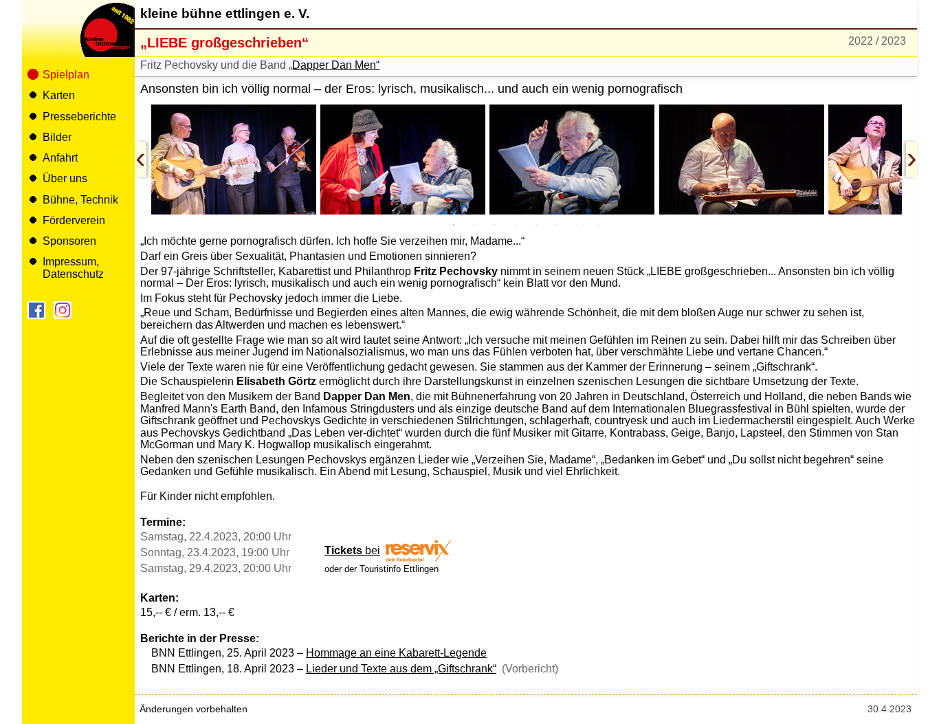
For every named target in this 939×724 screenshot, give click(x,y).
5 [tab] (536, 225)
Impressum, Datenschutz (73, 268)
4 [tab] (515, 225)
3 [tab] (495, 225)
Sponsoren (69, 241)
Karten (59, 95)
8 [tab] (598, 225)
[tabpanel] (233, 160)
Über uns (65, 178)
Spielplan (66, 74)
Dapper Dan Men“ (335, 65)
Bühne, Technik (80, 200)
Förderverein (74, 220)
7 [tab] (577, 225)
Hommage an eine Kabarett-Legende (396, 653)
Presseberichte (79, 116)
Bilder (57, 137)
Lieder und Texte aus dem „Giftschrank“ (401, 668)
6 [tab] (557, 225)
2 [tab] (474, 225)
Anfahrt (60, 158)
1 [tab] (454, 225)
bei (352, 550)
